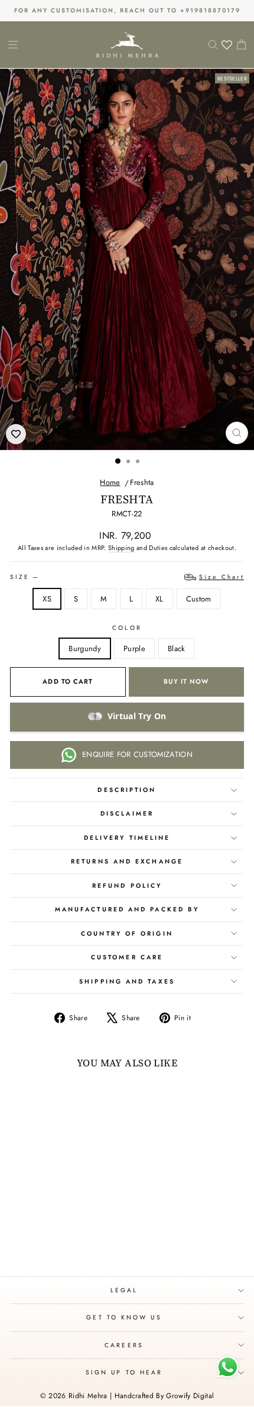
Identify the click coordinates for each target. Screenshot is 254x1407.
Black (176, 648)
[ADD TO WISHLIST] (16, 434)
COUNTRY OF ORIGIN (127, 933)
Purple (134, 648)
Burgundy (85, 648)
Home (110, 482)
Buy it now (186, 681)
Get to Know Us (123, 1317)
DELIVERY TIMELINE (127, 837)
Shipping (121, 547)
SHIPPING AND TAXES (127, 981)
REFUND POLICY (127, 885)
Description (126, 789)
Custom (198, 598)
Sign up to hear (124, 1372)
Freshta (142, 482)
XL (159, 598)
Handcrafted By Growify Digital (164, 1395)
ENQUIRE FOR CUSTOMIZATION (137, 754)
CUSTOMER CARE (127, 957)
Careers (124, 1345)
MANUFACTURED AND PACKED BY (127, 909)
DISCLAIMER (127, 813)
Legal (124, 1290)
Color (126, 627)
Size (127, 576)
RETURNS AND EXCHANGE (127, 861)
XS (47, 598)
